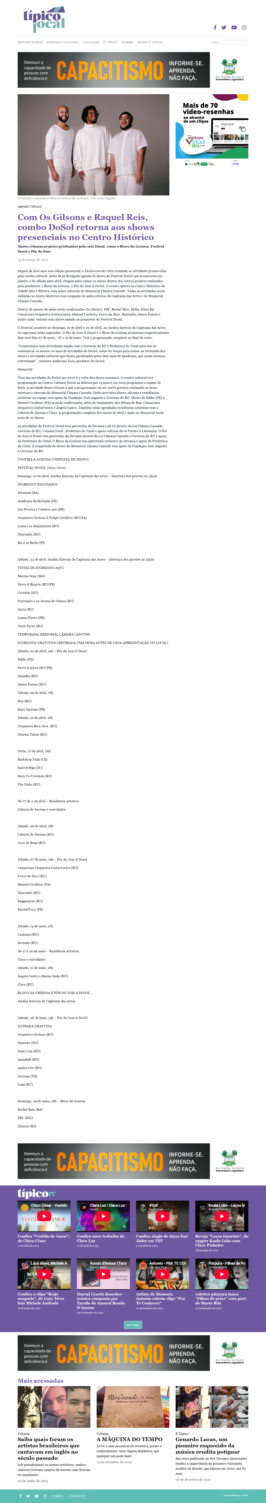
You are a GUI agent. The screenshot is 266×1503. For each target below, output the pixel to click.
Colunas (24, 1433)
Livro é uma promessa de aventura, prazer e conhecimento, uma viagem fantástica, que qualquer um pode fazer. (129, 1451)
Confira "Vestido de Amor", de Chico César (44, 1238)
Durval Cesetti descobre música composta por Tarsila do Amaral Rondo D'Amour (101, 1301)
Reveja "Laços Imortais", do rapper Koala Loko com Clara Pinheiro (221, 1240)
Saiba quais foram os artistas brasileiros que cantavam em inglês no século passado (48, 1448)
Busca (215, 42)
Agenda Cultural (63, 42)
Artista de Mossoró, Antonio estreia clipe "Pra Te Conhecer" (160, 1298)
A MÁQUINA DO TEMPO (130, 1439)
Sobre (127, 42)
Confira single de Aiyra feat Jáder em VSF (162, 1238)
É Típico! (182, 1433)
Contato (77, 1496)
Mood (245, 1495)
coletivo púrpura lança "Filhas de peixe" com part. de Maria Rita (221, 1298)
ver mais (133, 1325)
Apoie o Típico (150, 42)
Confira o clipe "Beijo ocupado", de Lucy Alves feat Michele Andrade (41, 1298)
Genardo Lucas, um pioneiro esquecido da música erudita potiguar (208, 1445)
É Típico (110, 42)
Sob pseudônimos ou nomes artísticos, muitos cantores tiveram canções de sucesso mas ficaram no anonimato (54, 1470)
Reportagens (30, 42)
